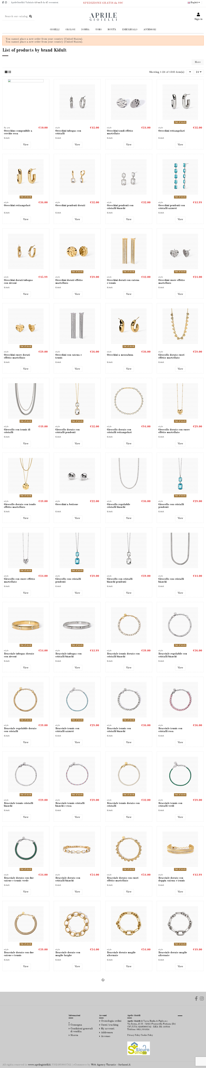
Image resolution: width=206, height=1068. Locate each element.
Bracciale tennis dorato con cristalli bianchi (123, 655)
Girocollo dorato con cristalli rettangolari (119, 431)
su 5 (38, 3)
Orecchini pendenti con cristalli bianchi (120, 207)
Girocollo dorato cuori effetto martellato (171, 356)
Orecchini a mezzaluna (120, 355)
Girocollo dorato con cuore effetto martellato (174, 431)
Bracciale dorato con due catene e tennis (19, 954)
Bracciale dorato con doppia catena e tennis (171, 879)
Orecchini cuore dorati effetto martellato (17, 356)
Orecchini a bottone (66, 504)
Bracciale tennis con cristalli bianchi (119, 730)
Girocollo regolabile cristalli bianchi (118, 506)
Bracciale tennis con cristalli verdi (170, 804)
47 (47, 3)
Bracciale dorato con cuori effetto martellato (122, 879)
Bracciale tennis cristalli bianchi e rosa (69, 804)
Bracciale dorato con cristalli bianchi (67, 879)
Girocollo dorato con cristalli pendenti (67, 431)
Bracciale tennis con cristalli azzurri (67, 730)
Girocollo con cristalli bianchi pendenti (119, 580)
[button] (85, 29)
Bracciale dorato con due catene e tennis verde (19, 879)
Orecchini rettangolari (171, 131)
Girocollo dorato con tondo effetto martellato (20, 506)
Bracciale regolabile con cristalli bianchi (172, 655)
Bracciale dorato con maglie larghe (67, 954)
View (26, 144)
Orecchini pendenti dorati (70, 205)
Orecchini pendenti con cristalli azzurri (171, 207)
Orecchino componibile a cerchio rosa (18, 132)
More (198, 62)
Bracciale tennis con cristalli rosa (170, 730)
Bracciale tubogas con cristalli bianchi (68, 655)
